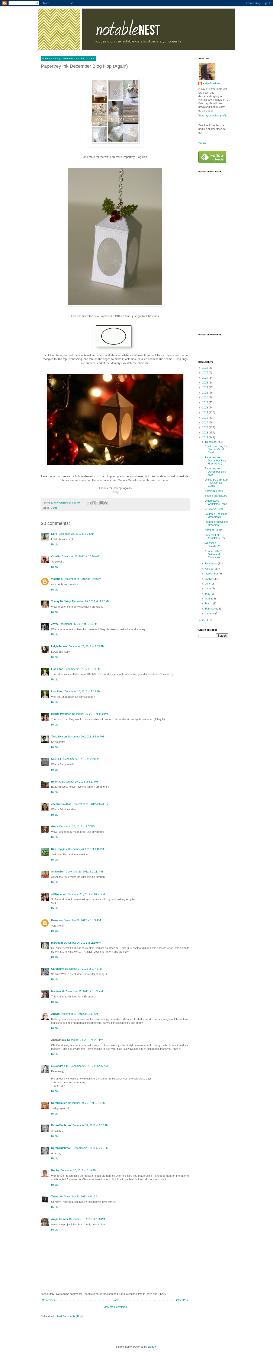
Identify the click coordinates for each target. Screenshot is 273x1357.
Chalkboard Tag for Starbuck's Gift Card (216, 449)
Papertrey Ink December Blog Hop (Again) (215, 460)
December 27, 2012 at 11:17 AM (79, 1013)
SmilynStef (57, 871)
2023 (205, 382)
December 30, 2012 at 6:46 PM (78, 1170)
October (210, 568)
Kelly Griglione (211, 83)
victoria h (56, 578)
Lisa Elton (57, 669)
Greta (54, 826)
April (208, 598)
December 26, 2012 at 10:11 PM (84, 871)
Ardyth (55, 1013)
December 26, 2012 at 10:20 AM (80, 556)
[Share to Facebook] (101, 503)
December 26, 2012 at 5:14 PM (86, 736)
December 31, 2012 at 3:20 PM (87, 1219)
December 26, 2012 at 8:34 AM (76, 533)
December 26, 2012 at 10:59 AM (82, 578)
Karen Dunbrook (61, 1125)
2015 (205, 422)
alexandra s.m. (60, 1066)
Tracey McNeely (61, 601)
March (209, 603)
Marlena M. (57, 991)
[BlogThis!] (93, 503)
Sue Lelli (56, 759)
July (208, 583)
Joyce (55, 624)
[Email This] (89, 503)
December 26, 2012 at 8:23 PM (80, 781)
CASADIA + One (214, 508)
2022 (205, 387)
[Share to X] (97, 503)
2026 (205, 367)
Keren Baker (59, 1102)
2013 (205, 432)
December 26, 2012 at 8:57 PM (77, 826)
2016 (205, 417)
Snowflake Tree (214, 490)
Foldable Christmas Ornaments (216, 515)
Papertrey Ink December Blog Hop (215, 471)
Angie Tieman (59, 1219)
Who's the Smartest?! (212, 545)
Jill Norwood (58, 894)
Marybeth (57, 942)
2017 (205, 412)
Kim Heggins (59, 849)
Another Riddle (213, 530)
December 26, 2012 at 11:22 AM (90, 601)
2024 (205, 377)
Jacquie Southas (61, 804)
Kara (54, 533)
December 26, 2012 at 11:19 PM (82, 942)
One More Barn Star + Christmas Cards (216, 483)
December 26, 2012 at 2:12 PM (86, 646)
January (210, 613)
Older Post (182, 1300)
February (210, 608)
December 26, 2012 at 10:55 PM (86, 894)
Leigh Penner (59, 646)
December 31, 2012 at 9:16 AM (82, 1196)
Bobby (55, 1170)
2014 (205, 427)
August (209, 578)
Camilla (55, 556)
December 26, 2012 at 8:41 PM (91, 804)
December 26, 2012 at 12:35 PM (78, 624)
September (212, 573)
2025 (205, 372)
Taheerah (56, 1196)
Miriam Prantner (61, 713)
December (211, 442)
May (208, 593)
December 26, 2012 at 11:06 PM (82, 920)
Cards (54, 508)
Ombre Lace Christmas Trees (216, 502)
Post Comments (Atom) (70, 1316)
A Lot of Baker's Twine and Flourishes (213, 554)
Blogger (152, 1346)
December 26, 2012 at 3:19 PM (82, 691)
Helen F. (56, 781)
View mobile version (115, 1307)
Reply (54, 544)
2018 (205, 407)
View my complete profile (212, 115)
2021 (205, 392)
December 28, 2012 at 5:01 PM (85, 1039)
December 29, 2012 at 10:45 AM (86, 1102)
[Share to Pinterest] (105, 503)
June (208, 588)
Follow (202, 142)
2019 (205, 402)
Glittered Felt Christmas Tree (215, 537)
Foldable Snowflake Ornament (216, 523)
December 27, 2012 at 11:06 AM (84, 991)
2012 (205, 437)
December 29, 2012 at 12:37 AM (89, 1066)
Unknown (56, 920)
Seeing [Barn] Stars (216, 495)
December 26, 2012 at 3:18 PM (82, 669)
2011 (205, 619)
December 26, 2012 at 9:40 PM (86, 849)
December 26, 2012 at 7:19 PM (81, 759)
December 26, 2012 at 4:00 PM (90, 713)
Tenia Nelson (59, 736)
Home (115, 1300)
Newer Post (48, 1300)
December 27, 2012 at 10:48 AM (83, 968)
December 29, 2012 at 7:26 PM (90, 1125)
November (211, 563)
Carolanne (57, 968)
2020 (205, 397)
